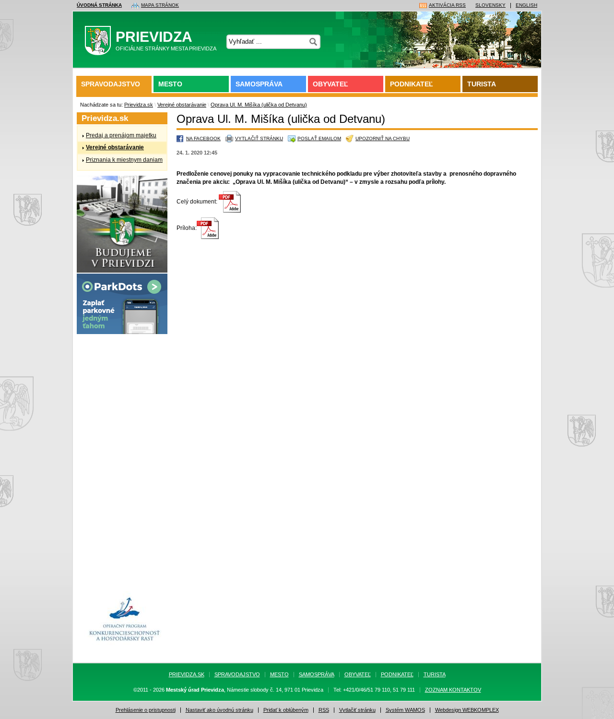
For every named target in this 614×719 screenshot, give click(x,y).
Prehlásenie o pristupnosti (146, 710)
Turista (481, 84)
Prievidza (166, 40)
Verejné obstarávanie (181, 105)
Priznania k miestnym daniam (124, 159)
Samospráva (259, 84)
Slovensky (490, 5)
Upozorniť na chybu (382, 138)
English (526, 5)
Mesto (170, 84)
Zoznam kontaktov (453, 690)
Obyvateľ (330, 84)
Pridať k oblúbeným (285, 710)
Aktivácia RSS (447, 5)
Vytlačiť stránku (259, 138)
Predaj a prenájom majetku (121, 135)
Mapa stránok (160, 5)
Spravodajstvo (110, 84)
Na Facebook (203, 138)
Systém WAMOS (405, 710)
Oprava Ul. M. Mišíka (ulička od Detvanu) (259, 105)
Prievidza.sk (138, 105)
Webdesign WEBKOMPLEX (467, 710)
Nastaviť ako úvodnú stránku (219, 710)
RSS (324, 710)
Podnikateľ (411, 84)
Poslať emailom (319, 138)
